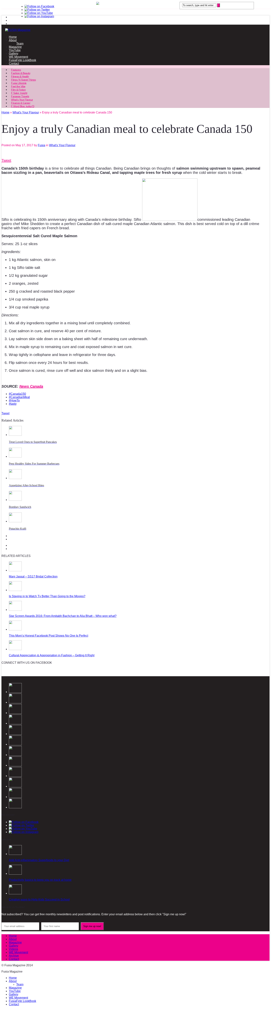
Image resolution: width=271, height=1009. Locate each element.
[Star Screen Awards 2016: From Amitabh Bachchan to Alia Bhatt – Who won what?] (15, 609)
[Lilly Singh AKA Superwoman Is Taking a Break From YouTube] (15, 786)
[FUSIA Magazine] (135, 30)
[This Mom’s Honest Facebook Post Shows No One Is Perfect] (15, 629)
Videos (13, 949)
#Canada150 (17, 393)
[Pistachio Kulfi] (15, 521)
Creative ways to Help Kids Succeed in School (39, 899)
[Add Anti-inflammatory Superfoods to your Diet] (15, 853)
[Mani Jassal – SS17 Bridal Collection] (15, 570)
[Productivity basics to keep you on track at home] (15, 873)
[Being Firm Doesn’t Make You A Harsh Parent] (15, 775)
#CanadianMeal (19, 397)
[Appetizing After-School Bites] (15, 478)
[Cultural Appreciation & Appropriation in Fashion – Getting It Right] (15, 649)
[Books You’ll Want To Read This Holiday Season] (15, 754)
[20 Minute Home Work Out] (15, 796)
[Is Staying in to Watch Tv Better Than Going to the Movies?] (15, 590)
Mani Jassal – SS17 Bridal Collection (33, 576)
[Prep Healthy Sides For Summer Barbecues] (15, 456)
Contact (14, 63)
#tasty (13, 403)
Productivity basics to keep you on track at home (40, 879)
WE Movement (18, 56)
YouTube (15, 50)
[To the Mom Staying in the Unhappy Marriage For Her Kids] (15, 765)
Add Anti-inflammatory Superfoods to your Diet (39, 860)
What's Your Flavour (62, 145)
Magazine (15, 46)
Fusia (41, 145)
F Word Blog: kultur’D (22, 106)
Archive (14, 955)
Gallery (13, 53)
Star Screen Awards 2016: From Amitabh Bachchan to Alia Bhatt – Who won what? (63, 615)
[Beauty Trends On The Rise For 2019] (15, 807)
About (13, 40)
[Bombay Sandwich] (15, 499)
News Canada (31, 386)
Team (19, 43)
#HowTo (14, 400)
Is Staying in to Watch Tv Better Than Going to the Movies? (47, 596)
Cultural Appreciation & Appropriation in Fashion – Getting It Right (51, 655)
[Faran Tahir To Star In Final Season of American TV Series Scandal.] (15, 723)
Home (13, 36)
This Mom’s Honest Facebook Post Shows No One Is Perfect (48, 635)
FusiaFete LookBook (22, 60)
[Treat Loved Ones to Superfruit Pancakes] (15, 434)
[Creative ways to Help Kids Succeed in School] (15, 893)
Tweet (6, 160)
